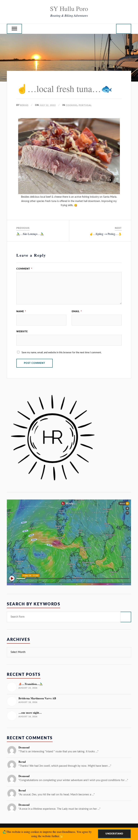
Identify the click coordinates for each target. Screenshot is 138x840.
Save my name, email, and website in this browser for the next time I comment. (62, 352)
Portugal (85, 105)
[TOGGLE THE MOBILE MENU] (14, 29)
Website (22, 331)
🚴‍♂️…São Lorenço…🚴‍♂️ (30, 234)
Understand (114, 834)
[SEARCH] (125, 617)
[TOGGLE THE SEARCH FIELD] (123, 29)
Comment (24, 269)
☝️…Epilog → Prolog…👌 (105, 234)
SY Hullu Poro (69, 8)
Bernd (24, 105)
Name (21, 311)
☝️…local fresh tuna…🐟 (64, 88)
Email (77, 311)
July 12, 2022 (48, 105)
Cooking (71, 105)
